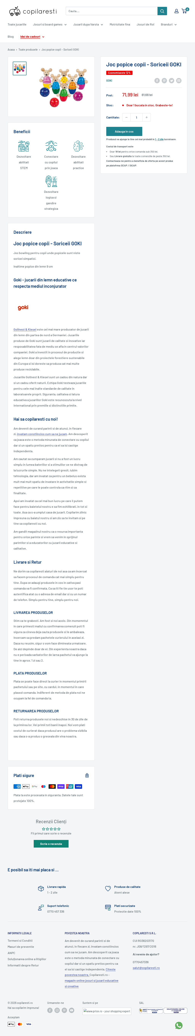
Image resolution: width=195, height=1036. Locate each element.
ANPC (11, 953)
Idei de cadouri (30, 36)
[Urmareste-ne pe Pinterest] (64, 1010)
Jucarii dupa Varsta (86, 24)
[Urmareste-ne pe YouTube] (71, 1010)
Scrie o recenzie (51, 843)
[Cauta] (162, 11)
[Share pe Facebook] (157, 80)
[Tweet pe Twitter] (171, 80)
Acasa (11, 49)
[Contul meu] (176, 11)
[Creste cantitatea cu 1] (147, 117)
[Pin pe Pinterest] (164, 80)
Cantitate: (113, 117)
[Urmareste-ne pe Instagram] (57, 1010)
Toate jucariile (17, 24)
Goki (109, 80)
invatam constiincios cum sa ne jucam (42, 434)
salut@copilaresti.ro (146, 967)
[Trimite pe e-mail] (178, 80)
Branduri (167, 24)
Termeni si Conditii (20, 940)
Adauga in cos (124, 131)
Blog (11, 36)
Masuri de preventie (21, 946)
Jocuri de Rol (145, 24)
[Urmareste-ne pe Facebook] (50, 1010)
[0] (184, 11)
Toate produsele (28, 49)
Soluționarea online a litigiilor (27, 959)
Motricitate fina (120, 24)
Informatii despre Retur (23, 965)
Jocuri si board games (47, 24)
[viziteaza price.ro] (106, 1010)
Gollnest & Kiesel (25, 329)
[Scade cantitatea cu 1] (126, 117)
